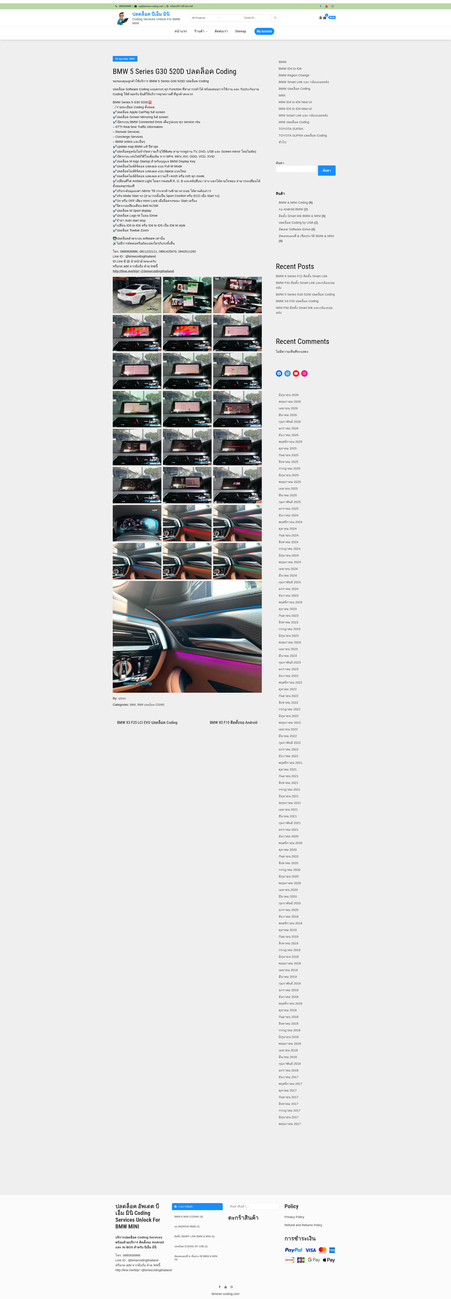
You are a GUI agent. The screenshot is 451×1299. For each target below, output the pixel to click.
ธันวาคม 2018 (288, 997)
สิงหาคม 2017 (288, 1104)
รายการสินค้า (185, 1206)
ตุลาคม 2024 (288, 528)
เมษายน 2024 (288, 569)
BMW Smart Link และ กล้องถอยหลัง (304, 82)
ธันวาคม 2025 (288, 435)
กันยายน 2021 (288, 776)
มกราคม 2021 (288, 829)
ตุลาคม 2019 (288, 930)
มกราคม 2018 (288, 1070)
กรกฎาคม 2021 (289, 789)
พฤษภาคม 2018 (290, 1043)
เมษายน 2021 (288, 809)
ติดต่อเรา (221, 31)
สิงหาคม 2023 (288, 622)
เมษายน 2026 (288, 408)
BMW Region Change (294, 75)
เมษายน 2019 (288, 970)
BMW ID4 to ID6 (290, 68)
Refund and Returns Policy (303, 1225)
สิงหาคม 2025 (288, 462)
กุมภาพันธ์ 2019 (290, 983)
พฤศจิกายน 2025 (290, 442)
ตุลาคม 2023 (288, 609)
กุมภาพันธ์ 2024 (290, 582)
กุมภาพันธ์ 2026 (290, 421)
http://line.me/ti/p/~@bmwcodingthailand (143, 271)
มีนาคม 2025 (288, 495)
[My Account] (320, 17)
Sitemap (240, 31)
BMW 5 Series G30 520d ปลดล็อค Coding (305, 294)
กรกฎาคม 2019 (289, 950)
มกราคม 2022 (288, 749)
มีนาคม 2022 (288, 736)
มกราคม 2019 (288, 990)
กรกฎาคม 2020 (289, 870)
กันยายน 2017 (288, 1097)
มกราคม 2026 (288, 428)
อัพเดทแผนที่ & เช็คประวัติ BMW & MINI (306, 236)
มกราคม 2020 (288, 910)
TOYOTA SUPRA (291, 129)
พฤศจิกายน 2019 (290, 923)
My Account (264, 31)
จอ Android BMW (291, 209)
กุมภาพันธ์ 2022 (290, 742)
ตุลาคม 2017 (288, 1090)
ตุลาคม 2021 (288, 769)
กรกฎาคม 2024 (289, 549)
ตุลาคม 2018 (288, 1010)
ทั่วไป (282, 142)
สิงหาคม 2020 (288, 863)
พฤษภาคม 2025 (290, 482)
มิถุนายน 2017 (289, 1117)
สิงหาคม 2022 (288, 702)
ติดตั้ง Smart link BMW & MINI (300, 216)
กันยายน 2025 (288, 455)
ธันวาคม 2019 (288, 916)
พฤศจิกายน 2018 (290, 1003)
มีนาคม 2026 (288, 415)
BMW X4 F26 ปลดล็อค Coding (297, 301)
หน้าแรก (181, 31)
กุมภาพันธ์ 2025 (290, 502)
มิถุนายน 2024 (289, 555)
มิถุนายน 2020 (289, 876)
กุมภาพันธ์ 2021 (290, 823)
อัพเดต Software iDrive (294, 229)
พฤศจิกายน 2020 (290, 843)
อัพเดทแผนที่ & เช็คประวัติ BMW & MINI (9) (195, 1258)
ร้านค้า (199, 31)
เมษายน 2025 (288, 488)
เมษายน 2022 (288, 729)
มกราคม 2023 (288, 669)
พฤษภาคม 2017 (290, 1124)
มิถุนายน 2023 (289, 635)
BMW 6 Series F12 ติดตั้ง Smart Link (301, 276)
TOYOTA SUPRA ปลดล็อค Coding (303, 135)
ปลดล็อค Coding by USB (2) (191, 1246)
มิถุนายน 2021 (289, 796)
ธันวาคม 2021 (288, 756)
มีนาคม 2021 (288, 816)
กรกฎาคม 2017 (289, 1110)
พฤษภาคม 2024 (290, 562)
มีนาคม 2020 (288, 896)
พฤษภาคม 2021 (290, 803)
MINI (282, 95)
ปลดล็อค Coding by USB (296, 222)
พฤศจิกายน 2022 (290, 682)
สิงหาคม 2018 (288, 1023)
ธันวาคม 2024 (288, 515)
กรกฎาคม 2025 (289, 468)
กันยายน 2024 (288, 535)
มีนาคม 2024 (288, 575)
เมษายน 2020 (288, 890)
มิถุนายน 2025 (289, 475)
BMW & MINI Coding (293, 202)
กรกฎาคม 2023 (289, 629)
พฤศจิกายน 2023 (290, 602)
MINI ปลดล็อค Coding (294, 122)
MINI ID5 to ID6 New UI (295, 109)
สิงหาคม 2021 (288, 783)
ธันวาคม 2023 (288, 595)
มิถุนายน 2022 (289, 716)
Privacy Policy (294, 1217)
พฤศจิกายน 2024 (290, 522)
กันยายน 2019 (288, 936)
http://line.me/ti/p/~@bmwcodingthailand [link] (143, 1270)
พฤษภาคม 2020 (290, 883)
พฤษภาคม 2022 (290, 722)
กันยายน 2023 (288, 615)
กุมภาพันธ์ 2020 (290, 903)
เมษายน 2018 (288, 1050)
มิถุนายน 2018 (289, 1037)
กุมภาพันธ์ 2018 (290, 1063)
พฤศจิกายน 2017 (290, 1084)
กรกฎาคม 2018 (289, 1030)
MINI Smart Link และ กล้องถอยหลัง (303, 115)
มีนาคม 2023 (288, 656)
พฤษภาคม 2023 (290, 642)
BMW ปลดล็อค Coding (150, 704)
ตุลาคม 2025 (288, 448)
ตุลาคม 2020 (288, 849)
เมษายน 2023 (288, 649)
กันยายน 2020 (288, 856)
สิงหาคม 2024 (288, 542)
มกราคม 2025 (288, 508)
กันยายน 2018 (288, 1017)
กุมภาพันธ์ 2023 (290, 662)
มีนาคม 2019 (288, 977)
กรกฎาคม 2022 (289, 709)
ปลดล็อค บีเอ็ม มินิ (150, 14)
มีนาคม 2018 (288, 1057)
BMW (133, 704)
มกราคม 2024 (288, 589)
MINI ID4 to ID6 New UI (295, 102)
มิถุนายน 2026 (289, 395)
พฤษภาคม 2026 (290, 401)
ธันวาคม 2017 (288, 1077)
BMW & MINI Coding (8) (188, 1216)
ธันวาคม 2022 (288, 676)
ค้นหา (280, 163)
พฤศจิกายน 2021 (290, 763)
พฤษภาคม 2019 (290, 963)
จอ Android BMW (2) (187, 1226)
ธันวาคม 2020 (288, 836)
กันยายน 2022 (288, 696)
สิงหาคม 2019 (288, 943)
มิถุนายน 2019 (289, 956)
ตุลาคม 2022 (288, 689)
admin (122, 698)
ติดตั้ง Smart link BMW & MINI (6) (194, 1236)
